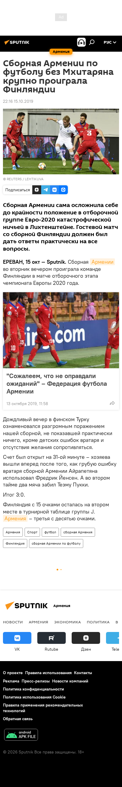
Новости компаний (70, 681)
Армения (15, 518)
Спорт (32, 532)
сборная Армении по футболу (56, 543)
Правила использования (48, 672)
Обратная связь (18, 718)
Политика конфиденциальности (33, 689)
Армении (102, 261)
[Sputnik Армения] (18, 44)
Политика (98, 622)
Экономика (67, 622)
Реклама (11, 681)
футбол (50, 532)
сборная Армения (77, 532)
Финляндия (15, 543)
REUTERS (14, 179)
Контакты (83, 672)
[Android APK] (21, 735)
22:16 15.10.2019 (18, 101)
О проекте (13, 672)
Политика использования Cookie (34, 697)
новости (13, 622)
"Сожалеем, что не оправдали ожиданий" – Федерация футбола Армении (57, 383)
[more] (112, 403)
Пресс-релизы (36, 681)
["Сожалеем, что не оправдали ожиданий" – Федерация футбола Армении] (61, 330)
